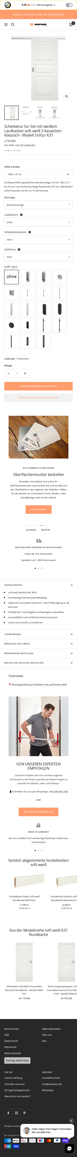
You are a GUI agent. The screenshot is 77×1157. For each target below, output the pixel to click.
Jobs (44, 1040)
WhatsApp (47, 1090)
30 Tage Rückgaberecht (17, 1090)
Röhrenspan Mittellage (18, 653)
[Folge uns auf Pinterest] (24, 1113)
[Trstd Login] (71, 4)
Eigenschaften (13, 585)
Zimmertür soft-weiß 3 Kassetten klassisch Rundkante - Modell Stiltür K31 (24, 990)
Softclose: (10, 249)
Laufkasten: (11, 214)
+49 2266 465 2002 (58, 791)
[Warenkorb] (71, 24)
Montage (9, 197)
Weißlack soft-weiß (17, 643)
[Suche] (12, 24)
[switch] (69, 5)
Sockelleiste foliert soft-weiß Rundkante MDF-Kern (24, 898)
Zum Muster (38, 509)
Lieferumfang (12, 634)
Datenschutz (11, 1040)
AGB (6, 1034)
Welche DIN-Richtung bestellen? (24, 662)
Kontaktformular (51, 1077)
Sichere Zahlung (13, 1077)
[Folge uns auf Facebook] (8, 1113)
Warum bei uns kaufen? (17, 1096)
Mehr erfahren (56, 14)
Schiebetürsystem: (15, 232)
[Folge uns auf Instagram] (16, 1113)
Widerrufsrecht (12, 1053)
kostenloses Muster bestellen (38, 397)
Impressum (10, 1047)
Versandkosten (27, 145)
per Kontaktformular (38, 811)
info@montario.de (52, 1084)
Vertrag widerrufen (17, 1060)
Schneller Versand (14, 1084)
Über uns (47, 1034)
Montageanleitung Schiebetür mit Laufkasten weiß (39, 684)
